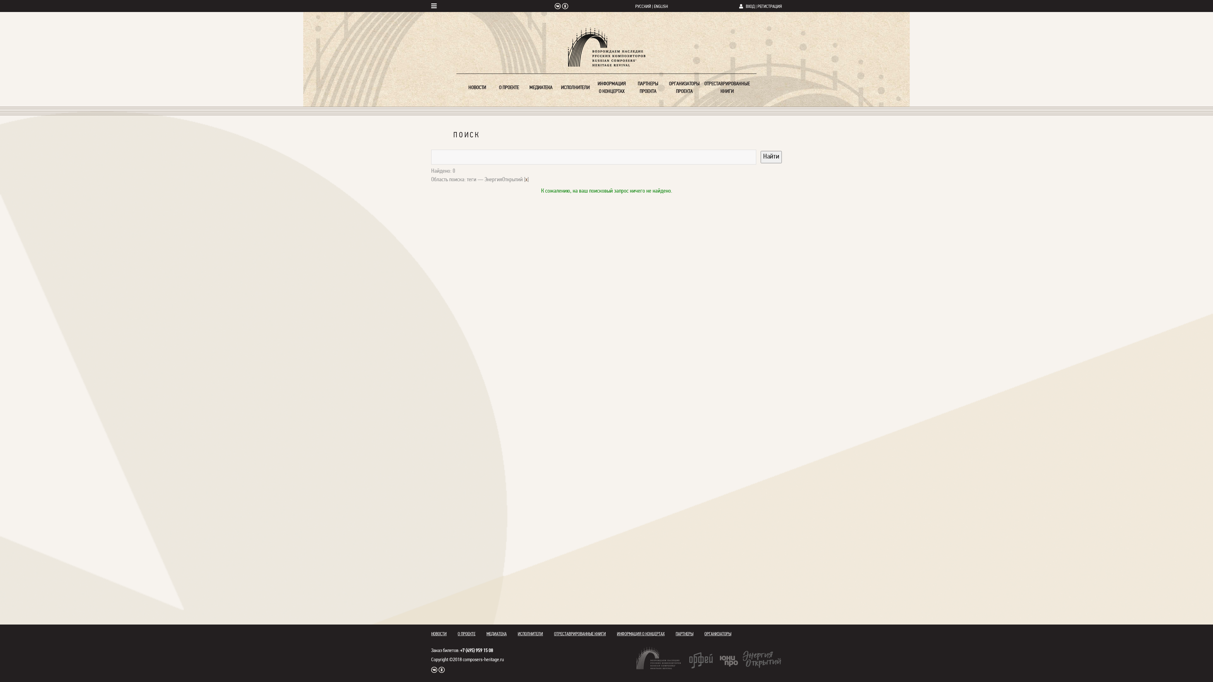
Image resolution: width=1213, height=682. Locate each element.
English (661, 6)
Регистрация (769, 6)
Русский (643, 6)
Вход (750, 6)
